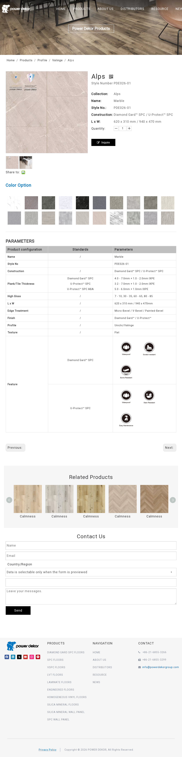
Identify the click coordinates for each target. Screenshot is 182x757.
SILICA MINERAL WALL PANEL (66, 712)
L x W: (96, 121)
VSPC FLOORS (56, 667)
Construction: (102, 114)
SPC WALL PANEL (58, 719)
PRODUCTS (81, 9)
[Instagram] (32, 657)
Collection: (99, 94)
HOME (61, 9)
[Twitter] (19, 657)
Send (18, 610)
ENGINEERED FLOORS (60, 689)
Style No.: (98, 108)
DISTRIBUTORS (132, 9)
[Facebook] (7, 657)
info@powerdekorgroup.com (160, 667)
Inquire (105, 142)
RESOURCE (159, 9)
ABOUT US (106, 9)
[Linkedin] (13, 657)
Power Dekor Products (91, 28)
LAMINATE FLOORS (59, 682)
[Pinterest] (38, 657)
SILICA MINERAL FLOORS (63, 704)
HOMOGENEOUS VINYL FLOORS (67, 697)
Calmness (28, 516)
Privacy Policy (48, 749)
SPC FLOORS (55, 659)
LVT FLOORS (55, 674)
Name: (96, 101)
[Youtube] (25, 657)
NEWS (96, 682)
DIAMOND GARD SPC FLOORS (66, 652)
